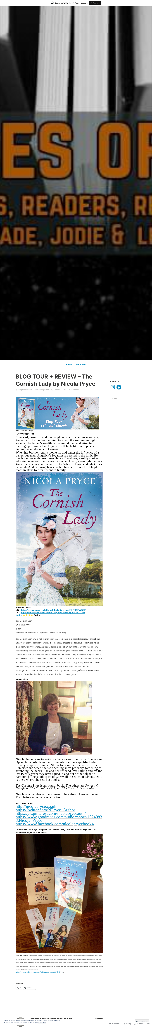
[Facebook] (119, 387)
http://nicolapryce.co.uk (36, 806)
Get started (95, 3)
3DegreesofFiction (25, 390)
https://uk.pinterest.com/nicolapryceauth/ (51, 813)
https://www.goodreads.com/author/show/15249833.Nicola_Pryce (59, 819)
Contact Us (80, 364)
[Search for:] (122, 398)
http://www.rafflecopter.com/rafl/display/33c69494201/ (39, 972)
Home (69, 364)
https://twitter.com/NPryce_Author (45, 810)
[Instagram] (113, 387)
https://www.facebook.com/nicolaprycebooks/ (55, 824)
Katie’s (19, 615)
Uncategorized (43, 390)
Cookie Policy (42, 1023)
